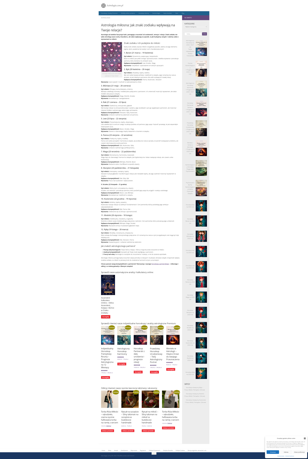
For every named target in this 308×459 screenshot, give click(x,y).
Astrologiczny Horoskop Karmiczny (190, 85)
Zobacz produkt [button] (107, 431)
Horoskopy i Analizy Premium (109, 13)
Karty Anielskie (167, 13)
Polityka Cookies (280, 456)
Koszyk (116, 450)
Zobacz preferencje (299, 452)
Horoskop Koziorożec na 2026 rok (190, 343)
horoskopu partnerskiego (160, 264)
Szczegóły (105, 317)
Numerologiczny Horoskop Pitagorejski (190, 167)
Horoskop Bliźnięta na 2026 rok (190, 236)
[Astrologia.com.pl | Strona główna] (112, 5)
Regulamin (143, 450)
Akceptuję (273, 452)
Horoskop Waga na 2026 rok (190, 297)
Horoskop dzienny (143, 13)
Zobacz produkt (127, 431)
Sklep (109, 450)
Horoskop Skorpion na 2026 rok (190, 312)
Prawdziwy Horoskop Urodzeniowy (190, 125)
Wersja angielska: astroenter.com (197, 450)
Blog (182, 13)
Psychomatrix (190, 171)
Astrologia (105, 18)
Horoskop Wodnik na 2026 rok (190, 358)
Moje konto (134, 450)
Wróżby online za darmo (128, 13)
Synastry (190, 107)
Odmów (286, 452)
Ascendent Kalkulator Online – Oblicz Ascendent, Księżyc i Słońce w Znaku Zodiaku (107, 305)
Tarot (176, 13)
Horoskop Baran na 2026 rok (190, 221)
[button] (305, 438)
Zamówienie (124, 450)
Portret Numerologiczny (190, 65)
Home (103, 450)
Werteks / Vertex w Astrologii (190, 145)
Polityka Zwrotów (168, 450)
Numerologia (155, 13)
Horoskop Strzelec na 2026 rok (190, 327)
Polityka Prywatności (289, 456)
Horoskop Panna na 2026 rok (190, 282)
